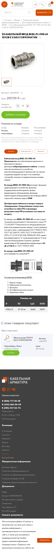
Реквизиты (6, 438)
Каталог (7, 20)
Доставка (6, 446)
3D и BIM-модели (9, 511)
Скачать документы (12, 515)
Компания (7, 425)
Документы (8, 486)
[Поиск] (29, 12)
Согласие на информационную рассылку (18, 475)
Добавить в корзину (16, 114)
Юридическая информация (16, 461)
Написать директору (10, 395)
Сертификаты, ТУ (9, 507)
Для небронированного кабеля (35, 22)
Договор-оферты (9, 467)
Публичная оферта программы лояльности (19, 482)
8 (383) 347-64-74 (11, 408)
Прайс (4, 492)
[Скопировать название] (40, 37)
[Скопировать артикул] (21, 93)
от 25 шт (11, 352)
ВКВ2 (4, 25)
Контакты (6, 435)
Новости (5, 450)
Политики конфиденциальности (15, 471)
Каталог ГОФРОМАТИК (12, 496)
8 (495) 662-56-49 (11, 404)
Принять (45, 540)
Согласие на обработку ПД (13, 478)
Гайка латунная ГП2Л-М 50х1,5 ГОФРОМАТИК (23, 339)
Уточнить (25, 130)
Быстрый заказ (8, 457)
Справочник (7, 503)
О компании (7, 431)
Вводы (17, 20)
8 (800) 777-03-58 (11, 401)
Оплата (5, 442)
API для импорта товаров (12, 499)
